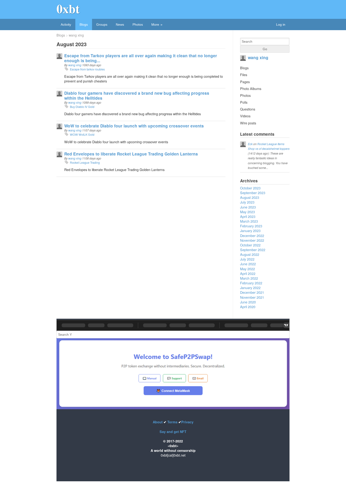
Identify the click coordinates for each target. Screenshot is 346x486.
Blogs (84, 24)
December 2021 (252, 292)
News (120, 24)
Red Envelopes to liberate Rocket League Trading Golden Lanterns (131, 154)
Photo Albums (250, 88)
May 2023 (247, 211)
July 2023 (247, 202)
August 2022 (249, 254)
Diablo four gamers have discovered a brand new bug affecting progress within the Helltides (136, 95)
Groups (101, 24)
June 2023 (248, 206)
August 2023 (249, 197)
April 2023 (247, 216)
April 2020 (247, 306)
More (155, 24)
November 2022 (252, 240)
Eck (250, 144)
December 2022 (252, 235)
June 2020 (248, 301)
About (158, 422)
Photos (138, 24)
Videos (245, 115)
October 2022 (250, 244)
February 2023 (251, 225)
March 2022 (249, 278)
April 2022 (247, 273)
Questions (247, 108)
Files (243, 74)
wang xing (76, 35)
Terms (172, 422)
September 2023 (252, 192)
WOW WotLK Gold (82, 134)
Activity (66, 24)
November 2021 (252, 297)
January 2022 (250, 287)
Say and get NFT (173, 431)
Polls (243, 102)
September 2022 (252, 249)
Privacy (187, 422)
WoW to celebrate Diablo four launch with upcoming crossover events (134, 126)
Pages (245, 81)
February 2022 (251, 282)
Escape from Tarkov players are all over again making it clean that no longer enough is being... (140, 58)
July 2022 (247, 259)
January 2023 (250, 230)
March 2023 (249, 221)
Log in (280, 24)
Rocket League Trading (85, 162)
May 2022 (247, 268)
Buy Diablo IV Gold (82, 107)
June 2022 (248, 263)
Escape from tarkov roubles (87, 69)
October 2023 (250, 187)
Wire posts (248, 122)
